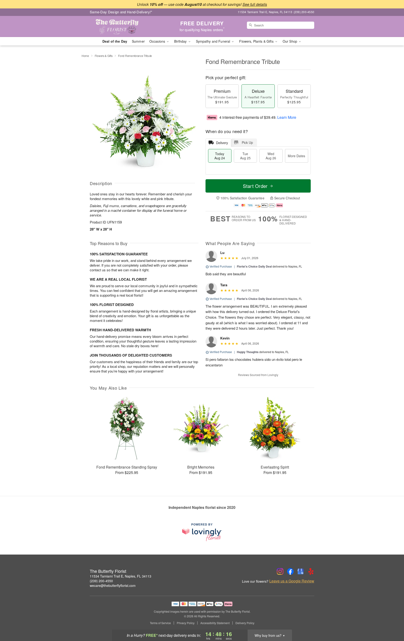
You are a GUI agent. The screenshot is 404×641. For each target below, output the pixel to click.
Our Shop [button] (290, 41)
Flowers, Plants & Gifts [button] (256, 41)
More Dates (296, 155)
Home (85, 56)
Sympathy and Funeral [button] (213, 41)
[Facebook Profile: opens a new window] (290, 571)
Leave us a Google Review (291, 581)
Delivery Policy (244, 623)
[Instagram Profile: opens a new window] (280, 571)
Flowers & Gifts (104, 56)
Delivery (222, 142)
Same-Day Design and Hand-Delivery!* (121, 11)
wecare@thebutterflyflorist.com (113, 585)
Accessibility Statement (215, 623)
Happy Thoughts (248, 352)
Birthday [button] (181, 41)
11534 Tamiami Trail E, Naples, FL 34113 (120, 576)
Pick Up (247, 142)
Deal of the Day (114, 41)
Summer (138, 41)
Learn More (286, 117)
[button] (391, 621)
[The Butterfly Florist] (123, 26)
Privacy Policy (186, 623)
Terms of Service (160, 623)
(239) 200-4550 (101, 580)
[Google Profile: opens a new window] (300, 571)
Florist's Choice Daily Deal (254, 266)
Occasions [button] (157, 41)
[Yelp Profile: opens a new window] (311, 571)
